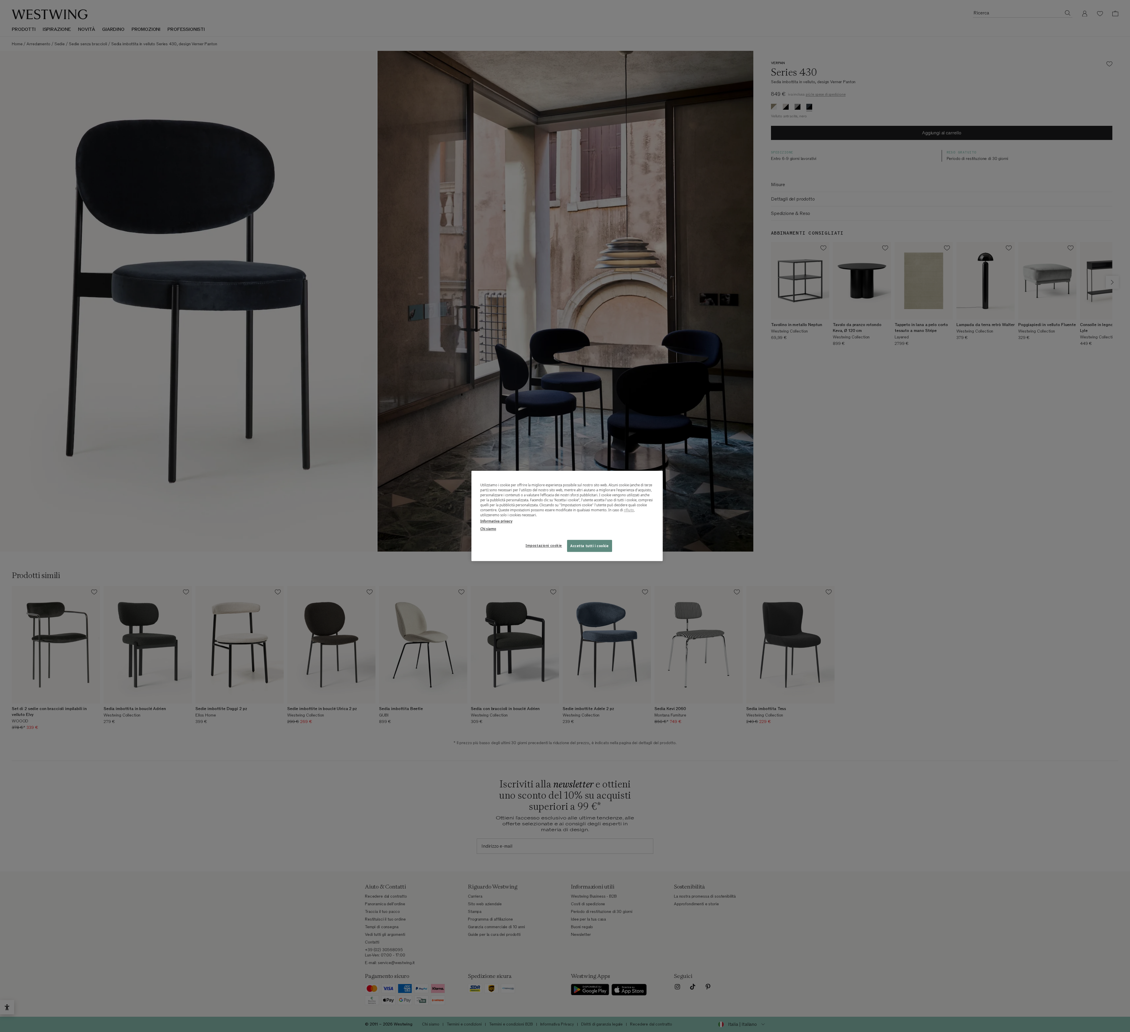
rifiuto (629, 510)
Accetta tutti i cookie (589, 546)
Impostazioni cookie (544, 545)
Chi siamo (488, 529)
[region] (567, 516)
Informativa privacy (496, 521)
